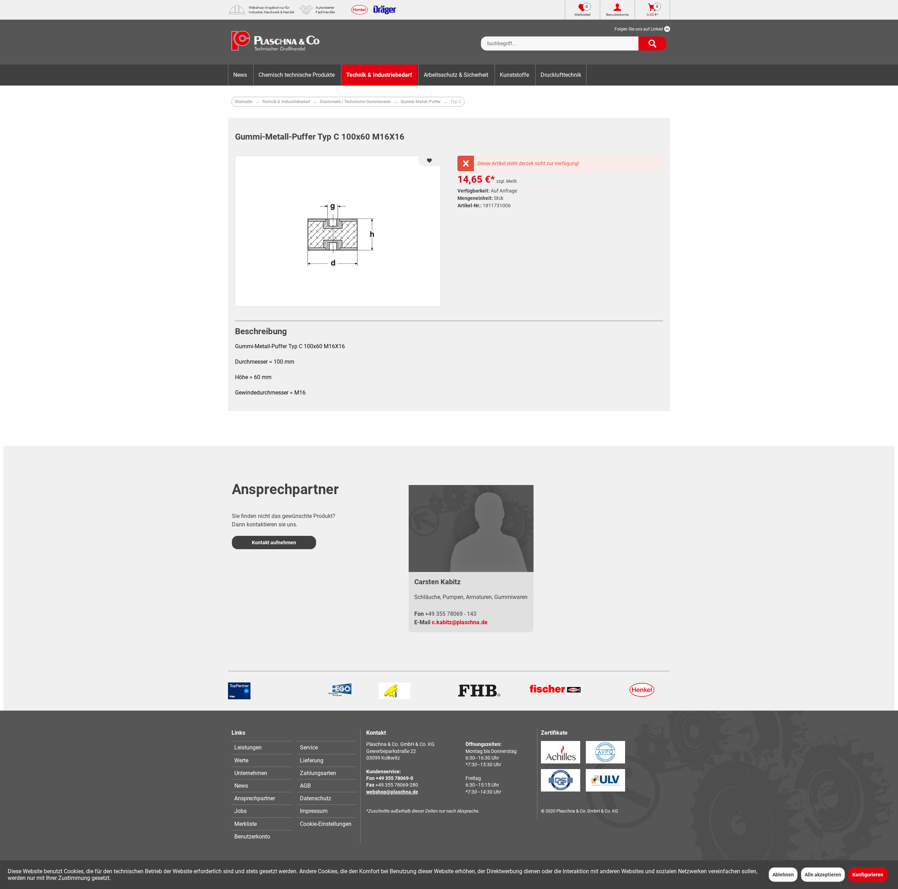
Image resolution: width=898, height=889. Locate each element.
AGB (305, 785)
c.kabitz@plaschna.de (460, 622)
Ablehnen (783, 874)
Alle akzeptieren (823, 874)
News (241, 785)
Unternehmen (250, 773)
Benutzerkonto (252, 836)
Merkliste (245, 824)
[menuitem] (573, 38)
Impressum (314, 811)
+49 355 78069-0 (394, 778)
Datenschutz (315, 798)
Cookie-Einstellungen (325, 824)
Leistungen (248, 747)
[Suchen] (652, 43)
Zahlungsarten (318, 773)
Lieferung (311, 760)
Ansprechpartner (254, 798)
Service (309, 747)
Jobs (240, 811)
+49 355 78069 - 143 (450, 614)
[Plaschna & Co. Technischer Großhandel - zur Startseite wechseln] (276, 42)
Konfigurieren (867, 874)
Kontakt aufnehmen (274, 542)
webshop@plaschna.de (392, 792)
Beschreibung (261, 331)
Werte (241, 760)
